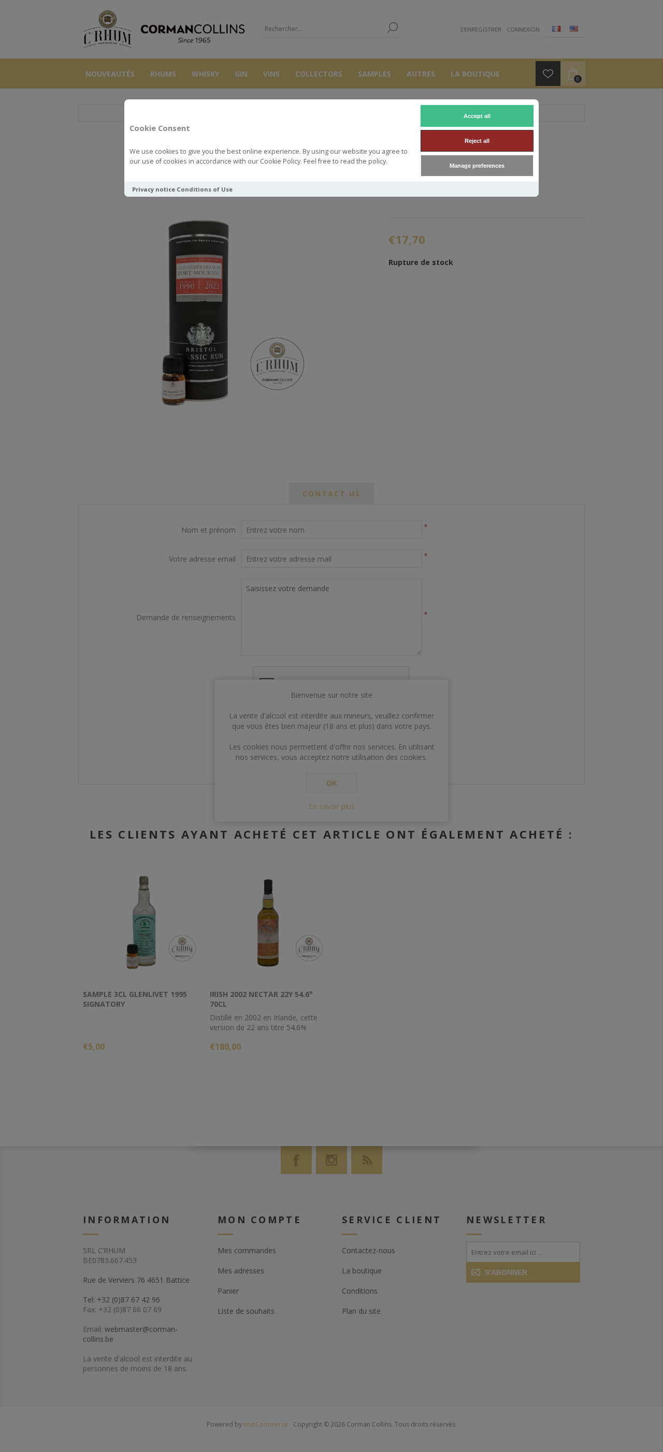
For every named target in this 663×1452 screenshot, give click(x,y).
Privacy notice (153, 189)
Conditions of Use (205, 189)
